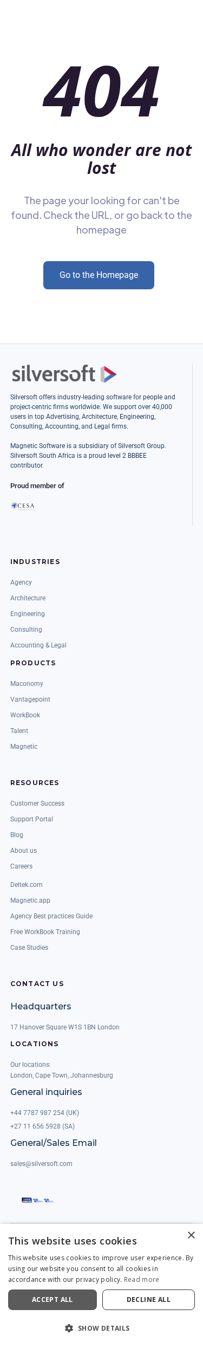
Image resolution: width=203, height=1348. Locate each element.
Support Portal (31, 819)
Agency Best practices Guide (51, 916)
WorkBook (25, 715)
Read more (142, 1279)
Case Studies (29, 947)
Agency (21, 582)
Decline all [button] (149, 1299)
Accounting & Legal (38, 645)
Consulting (26, 629)
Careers (21, 866)
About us (23, 850)
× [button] (191, 1236)
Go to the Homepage (99, 275)
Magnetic (23, 746)
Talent (19, 731)
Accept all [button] (52, 1299)
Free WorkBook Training (45, 932)
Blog (16, 835)
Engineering (27, 614)
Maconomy (26, 684)
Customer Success (37, 803)
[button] (101, 1328)
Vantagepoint (30, 699)
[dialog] (101, 1286)
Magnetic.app (30, 900)
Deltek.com (26, 885)
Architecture (27, 598)
